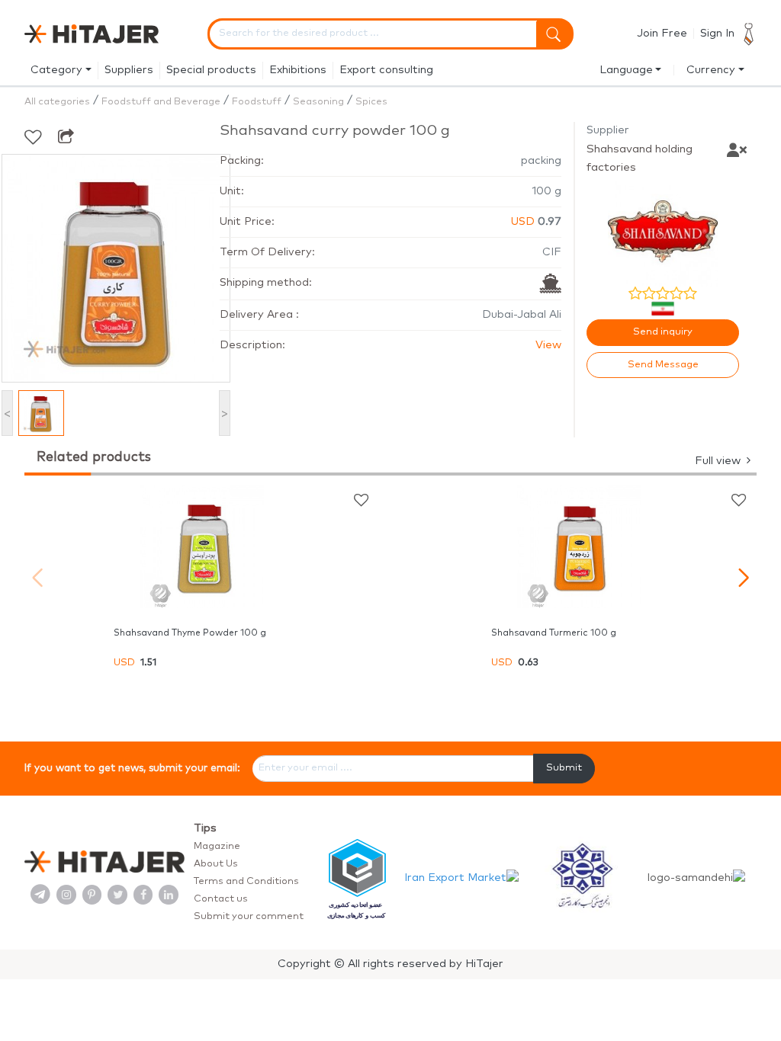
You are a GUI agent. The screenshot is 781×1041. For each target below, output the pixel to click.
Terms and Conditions (246, 881)
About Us (216, 864)
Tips (205, 828)
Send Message (663, 365)
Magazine (217, 846)
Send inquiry (663, 332)
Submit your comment (249, 916)
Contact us (221, 899)
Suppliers (128, 70)
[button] (743, 578)
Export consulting (386, 70)
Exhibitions (297, 70)
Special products (211, 70)
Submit (564, 768)
